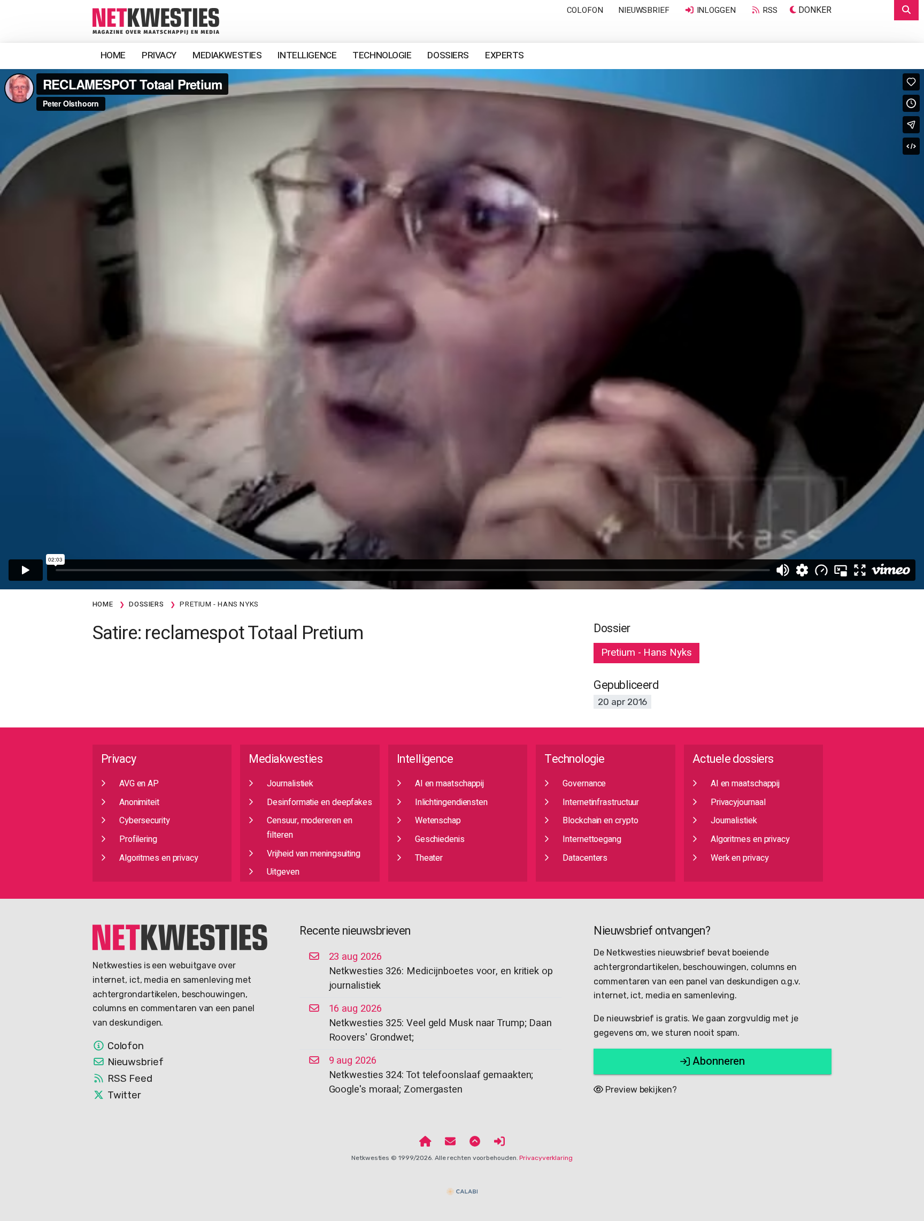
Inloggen (715, 10)
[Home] (425, 1142)
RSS (769, 10)
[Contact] (450, 1142)
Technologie (381, 55)
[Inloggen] (499, 1142)
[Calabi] (462, 1187)
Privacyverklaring (545, 1158)
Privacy (159, 55)
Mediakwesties (226, 55)
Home (113, 55)
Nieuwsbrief (643, 10)
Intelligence (307, 55)
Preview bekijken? (639, 1090)
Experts (504, 55)
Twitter (123, 1095)
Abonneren (717, 1061)
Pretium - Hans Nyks (646, 652)
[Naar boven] (475, 1142)
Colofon (585, 10)
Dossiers (448, 55)
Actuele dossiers (733, 759)
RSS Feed (128, 1079)
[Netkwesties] (180, 937)
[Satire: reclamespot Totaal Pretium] (156, 21)
